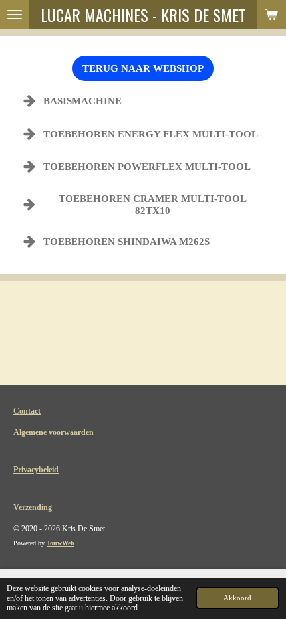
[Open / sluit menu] (14, 14)
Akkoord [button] (237, 598)
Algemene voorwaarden (53, 432)
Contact (27, 411)
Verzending (32, 507)
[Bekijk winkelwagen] (271, 14)
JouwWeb (60, 543)
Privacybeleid (36, 469)
